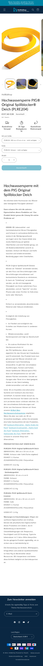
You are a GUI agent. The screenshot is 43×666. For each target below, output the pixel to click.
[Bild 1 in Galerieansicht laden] (10, 84)
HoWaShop (12, 652)
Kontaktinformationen (22, 659)
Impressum (33, 656)
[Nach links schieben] (2, 84)
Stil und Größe (7, 136)
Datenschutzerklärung (15, 656)
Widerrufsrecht (35, 653)
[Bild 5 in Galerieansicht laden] (21, 84)
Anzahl (4, 155)
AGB (26, 656)
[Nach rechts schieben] (40, 84)
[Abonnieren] (36, 613)
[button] (4, 9)
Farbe (3, 146)
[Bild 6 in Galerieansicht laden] (33, 84)
